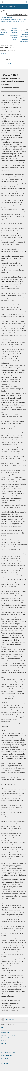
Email (10, 63)
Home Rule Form (6, 1055)
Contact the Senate (7, 1050)
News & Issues (5, 1032)
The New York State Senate (8, 2)
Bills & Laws (5, 1037)
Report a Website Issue (8, 1052)
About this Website (7, 1061)
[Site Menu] (26, 2)
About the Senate (6, 1046)
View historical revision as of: (7, 50)
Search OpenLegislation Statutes (18, 14)
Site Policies (5, 1058)
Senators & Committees (8, 1035)
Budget (3, 1040)
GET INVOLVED (5, 1063)
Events (3, 1043)
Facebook (6, 63)
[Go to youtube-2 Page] (2, 1027)
